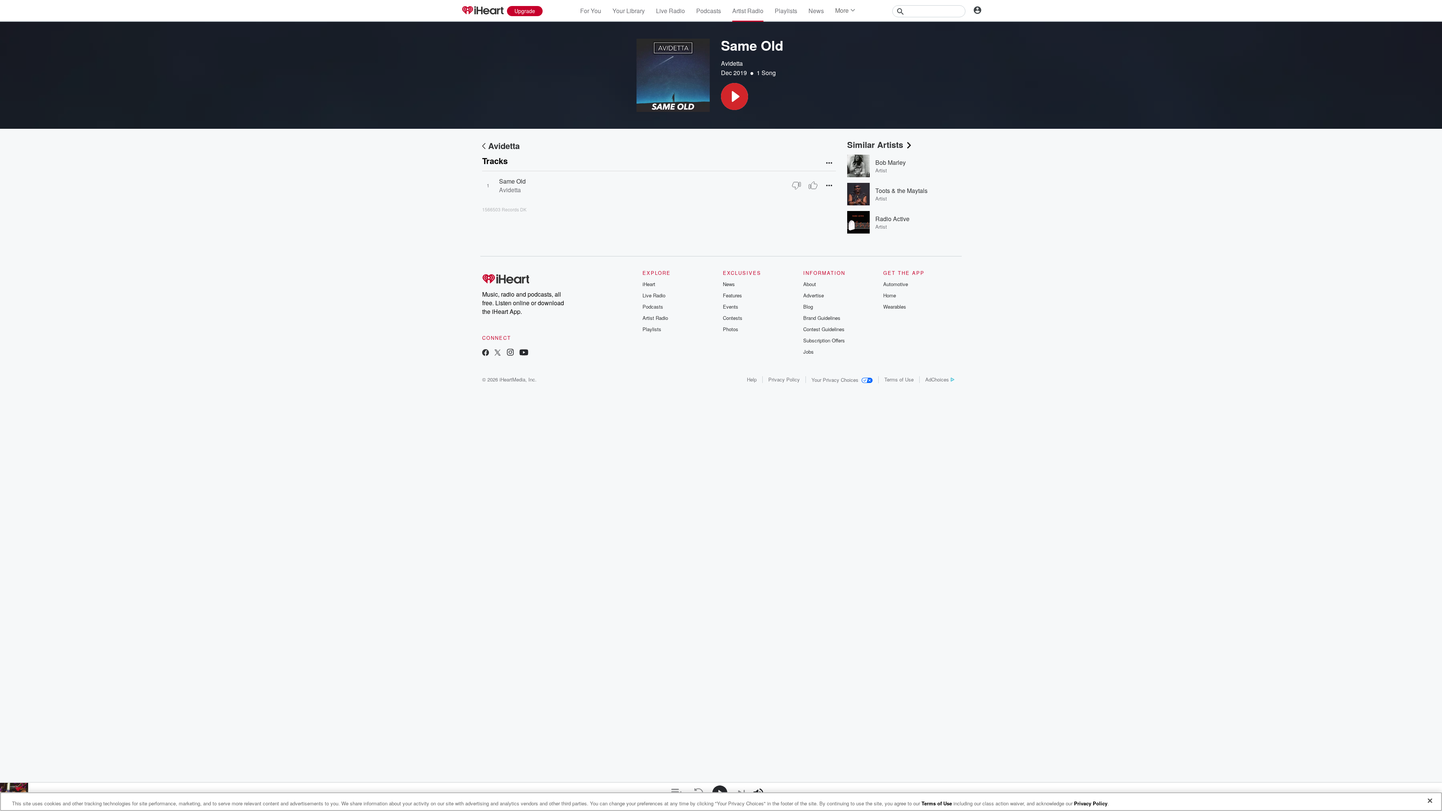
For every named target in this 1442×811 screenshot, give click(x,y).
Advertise (813, 295)
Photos (730, 329)
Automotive (895, 284)
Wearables (894, 306)
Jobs (808, 351)
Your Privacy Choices (835, 379)
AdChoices (937, 379)
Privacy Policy (784, 379)
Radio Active (892, 218)
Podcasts (708, 10)
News (816, 10)
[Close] (1430, 801)
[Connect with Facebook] (485, 353)
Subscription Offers (824, 340)
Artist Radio (747, 10)
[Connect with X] (498, 353)
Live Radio (670, 10)
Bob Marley (890, 162)
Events (730, 306)
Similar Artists (875, 145)
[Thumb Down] (796, 185)
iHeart (649, 284)
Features (732, 295)
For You (590, 10)
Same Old (512, 181)
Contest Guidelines (824, 329)
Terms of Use (899, 379)
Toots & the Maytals (901, 190)
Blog (808, 306)
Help (752, 379)
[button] (734, 96)
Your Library (628, 10)
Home (889, 295)
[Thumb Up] (813, 185)
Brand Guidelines (821, 317)
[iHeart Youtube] (523, 353)
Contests (732, 317)
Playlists (786, 10)
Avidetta (732, 63)
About (809, 284)
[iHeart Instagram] (510, 353)
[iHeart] (482, 10)
